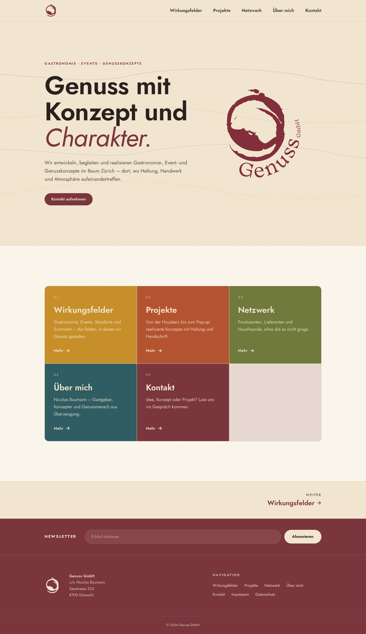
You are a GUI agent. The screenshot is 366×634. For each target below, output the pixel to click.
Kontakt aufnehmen (68, 199)
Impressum (240, 594)
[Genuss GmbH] (51, 10)
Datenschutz (265, 594)
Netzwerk (272, 585)
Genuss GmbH (189, 625)
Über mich (295, 585)
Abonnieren (302, 536)
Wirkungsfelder (225, 585)
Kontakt (219, 594)
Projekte (251, 585)
